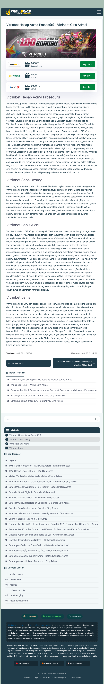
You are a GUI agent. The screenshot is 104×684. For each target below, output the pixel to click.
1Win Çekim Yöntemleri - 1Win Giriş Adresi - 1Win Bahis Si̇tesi (39, 465)
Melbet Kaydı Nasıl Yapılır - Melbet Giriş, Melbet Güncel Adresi (41, 379)
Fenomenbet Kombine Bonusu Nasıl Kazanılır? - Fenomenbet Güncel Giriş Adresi (49, 529)
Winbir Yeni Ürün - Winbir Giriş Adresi (29, 385)
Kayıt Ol (86, 64)
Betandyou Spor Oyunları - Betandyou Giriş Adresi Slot (38, 395)
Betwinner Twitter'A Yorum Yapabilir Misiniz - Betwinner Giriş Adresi (43, 481)
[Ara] (96, 419)
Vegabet (13, 460)
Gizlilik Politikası (75, 678)
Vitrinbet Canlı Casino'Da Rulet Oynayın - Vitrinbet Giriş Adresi (74, 363)
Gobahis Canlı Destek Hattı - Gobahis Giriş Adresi (33, 508)
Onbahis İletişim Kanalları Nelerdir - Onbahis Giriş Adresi (37, 540)
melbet (13, 584)
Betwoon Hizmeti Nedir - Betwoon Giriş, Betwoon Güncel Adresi (41, 513)
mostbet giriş (16, 595)
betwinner (24, 625)
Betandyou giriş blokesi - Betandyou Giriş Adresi (33, 561)
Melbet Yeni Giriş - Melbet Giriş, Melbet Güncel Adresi (35, 476)
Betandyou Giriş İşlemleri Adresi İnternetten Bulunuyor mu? (38, 550)
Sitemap (27, 678)
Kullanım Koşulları (60, 678)
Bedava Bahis (17, 363)
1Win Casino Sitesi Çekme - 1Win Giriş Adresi (31, 471)
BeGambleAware (76, 663)
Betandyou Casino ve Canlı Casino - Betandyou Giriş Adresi (38, 545)
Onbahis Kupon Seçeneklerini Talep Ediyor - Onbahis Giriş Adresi (41, 534)
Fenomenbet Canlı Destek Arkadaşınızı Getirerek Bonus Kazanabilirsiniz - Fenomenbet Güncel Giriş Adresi (54, 390)
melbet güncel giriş (36, 625)
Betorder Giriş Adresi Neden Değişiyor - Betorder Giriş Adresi (39, 502)
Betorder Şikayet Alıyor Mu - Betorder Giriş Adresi (34, 497)
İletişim (36, 678)
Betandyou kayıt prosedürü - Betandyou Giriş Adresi (37, 401)
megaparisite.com (19, 600)
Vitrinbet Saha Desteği (20, 439)
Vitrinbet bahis (16, 448)
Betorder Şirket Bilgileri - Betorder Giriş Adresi (32, 492)
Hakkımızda (46, 678)
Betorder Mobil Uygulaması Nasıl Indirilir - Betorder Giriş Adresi (40, 487)
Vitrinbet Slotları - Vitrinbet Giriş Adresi (28, 518)
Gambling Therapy (51, 663)
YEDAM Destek (23, 663)
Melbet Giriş (13, 625)
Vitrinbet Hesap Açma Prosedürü (25, 435)
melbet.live (15, 579)
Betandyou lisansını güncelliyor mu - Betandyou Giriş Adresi (38, 556)
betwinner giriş (17, 590)
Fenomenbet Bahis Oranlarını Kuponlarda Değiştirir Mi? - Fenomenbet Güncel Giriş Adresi (53, 524)
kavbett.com (16, 574)
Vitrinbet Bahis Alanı (19, 443)
